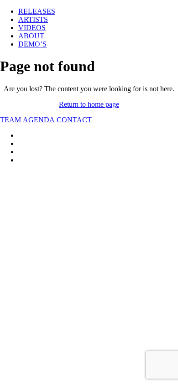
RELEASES (36, 11)
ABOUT (31, 36)
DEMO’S (32, 44)
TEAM (10, 120)
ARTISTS (33, 19)
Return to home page (89, 104)
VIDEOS (32, 27)
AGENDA (39, 120)
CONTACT (74, 120)
